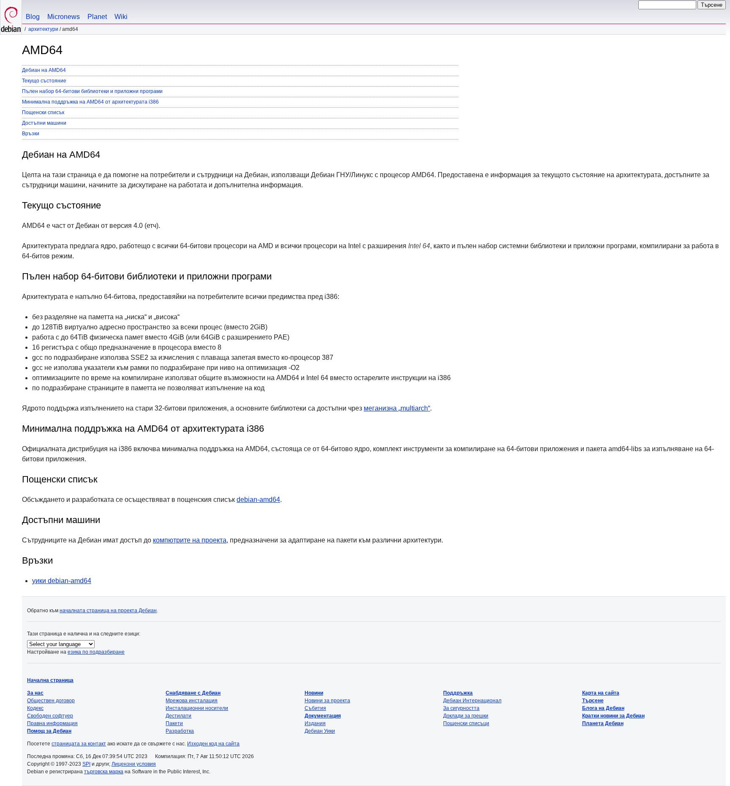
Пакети (174, 723)
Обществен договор (51, 701)
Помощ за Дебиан (49, 731)
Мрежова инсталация (192, 701)
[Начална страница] (11, 17)
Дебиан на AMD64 (44, 70)
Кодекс (35, 708)
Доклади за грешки (465, 716)
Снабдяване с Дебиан (193, 693)
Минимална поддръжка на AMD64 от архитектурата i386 (90, 102)
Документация (323, 716)
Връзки (30, 134)
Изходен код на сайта (213, 744)
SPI (86, 764)
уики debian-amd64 (61, 580)
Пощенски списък (43, 112)
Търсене (593, 701)
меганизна (396, 408)
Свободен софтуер (50, 716)
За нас (35, 693)
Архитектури (43, 29)
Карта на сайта (600, 693)
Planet (97, 16)
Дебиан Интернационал (472, 701)
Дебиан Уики (320, 731)
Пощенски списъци (466, 723)
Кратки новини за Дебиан (613, 716)
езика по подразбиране (96, 652)
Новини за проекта (327, 701)
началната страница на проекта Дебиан (108, 610)
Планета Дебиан (603, 723)
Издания (315, 723)
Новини (314, 693)
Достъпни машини (44, 123)
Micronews (63, 16)
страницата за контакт (79, 744)
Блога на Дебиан (603, 708)
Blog (33, 16)
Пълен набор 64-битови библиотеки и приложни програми (92, 91)
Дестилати (178, 716)
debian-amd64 (258, 499)
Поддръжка (458, 693)
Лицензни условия (134, 764)
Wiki (121, 16)
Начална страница (50, 680)
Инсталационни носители (197, 708)
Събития (315, 708)
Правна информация (52, 723)
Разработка (180, 731)
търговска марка (103, 772)
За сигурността (461, 708)
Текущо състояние (44, 81)
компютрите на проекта (189, 540)
